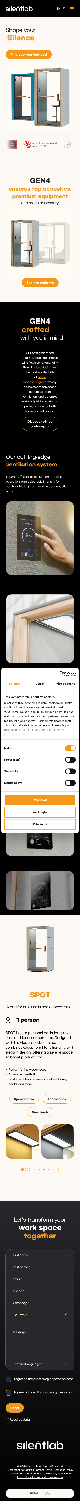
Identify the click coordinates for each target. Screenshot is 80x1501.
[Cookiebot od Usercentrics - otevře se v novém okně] (59, 673)
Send (14, 1408)
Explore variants (40, 283)
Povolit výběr (40, 812)
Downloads (40, 1112)
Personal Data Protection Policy (54, 1470)
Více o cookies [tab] (65, 683)
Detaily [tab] (40, 683)
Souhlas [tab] (14, 683)
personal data (63, 1379)
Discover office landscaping (40, 424)
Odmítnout (40, 824)
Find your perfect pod (28, 54)
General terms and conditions (27, 1473)
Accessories (56, 1099)
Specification (24, 1099)
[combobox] (40, 1315)
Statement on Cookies (20, 1470)
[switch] (70, 760)
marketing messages (57, 1392)
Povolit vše (40, 799)
